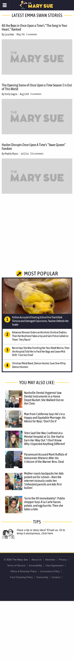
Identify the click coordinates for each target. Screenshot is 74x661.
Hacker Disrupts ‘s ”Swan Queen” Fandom (34, 147)
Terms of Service (16, 565)
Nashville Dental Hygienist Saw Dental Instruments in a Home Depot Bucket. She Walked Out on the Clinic (44, 398)
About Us (36, 559)
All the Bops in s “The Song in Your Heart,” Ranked (34, 27)
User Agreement (54, 565)
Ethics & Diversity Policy (23, 571)
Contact (56, 577)
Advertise (50, 559)
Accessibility (35, 565)
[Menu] (4, 5)
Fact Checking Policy (21, 577)
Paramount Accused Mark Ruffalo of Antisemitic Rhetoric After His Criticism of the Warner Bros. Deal (45, 457)
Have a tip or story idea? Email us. (38, 530)
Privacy (63, 559)
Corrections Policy (50, 571)
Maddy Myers (11, 153)
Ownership (42, 577)
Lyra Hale (9, 34)
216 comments (36, 153)
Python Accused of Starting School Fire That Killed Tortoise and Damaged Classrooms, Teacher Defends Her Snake (40, 321)
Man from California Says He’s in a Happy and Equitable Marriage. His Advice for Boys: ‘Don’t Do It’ (45, 417)
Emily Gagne (11, 94)
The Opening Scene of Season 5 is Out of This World (37, 87)
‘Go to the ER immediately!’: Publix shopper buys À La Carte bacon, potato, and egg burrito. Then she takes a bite (44, 503)
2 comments (31, 34)
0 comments (35, 94)
